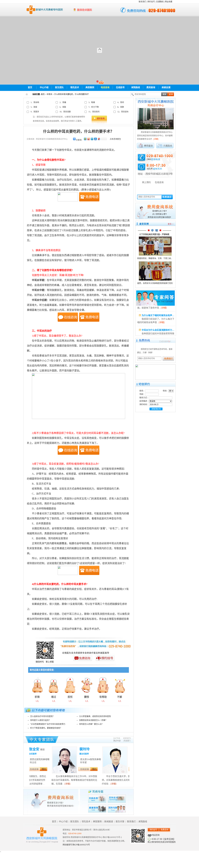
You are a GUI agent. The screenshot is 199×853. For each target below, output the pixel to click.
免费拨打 (169, 358)
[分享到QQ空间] (85, 139)
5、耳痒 (34, 107)
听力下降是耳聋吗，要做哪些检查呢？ (46, 728)
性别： (165, 391)
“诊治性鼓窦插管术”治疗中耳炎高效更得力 (47, 724)
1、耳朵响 (35, 102)
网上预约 (146, 182)
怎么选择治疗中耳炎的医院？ (42, 716)
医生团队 (59, 87)
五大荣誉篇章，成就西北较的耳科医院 (95, 716)
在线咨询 (62, 769)
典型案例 (90, 87)
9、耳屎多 (35, 112)
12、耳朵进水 (123, 112)
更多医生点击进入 (122, 739)
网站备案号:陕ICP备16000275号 (76, 845)
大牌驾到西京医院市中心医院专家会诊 (99, 50)
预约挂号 (151, 2)
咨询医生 (82, 660)
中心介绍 (44, 87)
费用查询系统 (155, 211)
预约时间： (144, 404)
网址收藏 (168, 2)
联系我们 (142, 2)
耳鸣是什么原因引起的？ (40, 720)
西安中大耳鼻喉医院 (44, 10)
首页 (30, 87)
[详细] (45, 784)
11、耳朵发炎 (94, 112)
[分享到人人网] (95, 139)
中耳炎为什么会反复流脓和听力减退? (160, 325)
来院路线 (135, 87)
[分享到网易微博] (98, 139)
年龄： (142, 394)
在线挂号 (120, 87)
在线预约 (62, 773)
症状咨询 (99, 118)
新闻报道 (108, 821)
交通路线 (160, 2)
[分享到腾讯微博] (92, 139)
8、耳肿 (120, 107)
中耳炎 (49, 94)
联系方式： (144, 398)
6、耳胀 (63, 107)
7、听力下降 (93, 107)
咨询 (170, 94)
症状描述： (144, 401)
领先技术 (74, 87)
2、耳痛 (63, 102)
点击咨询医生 (115, 139)
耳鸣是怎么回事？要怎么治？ (91, 724)
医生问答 (155, 298)
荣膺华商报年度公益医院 (92, 8)
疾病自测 (166, 87)
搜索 (164, 94)
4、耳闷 (120, 102)
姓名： (142, 391)
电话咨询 (105, 87)
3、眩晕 (91, 102)
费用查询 (150, 87)
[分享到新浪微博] (88, 139)
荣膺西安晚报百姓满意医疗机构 (92, 12)
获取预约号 (156, 408)
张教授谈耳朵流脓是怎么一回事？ (93, 720)
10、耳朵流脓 (65, 112)
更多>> (171, 224)
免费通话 (167, 197)
